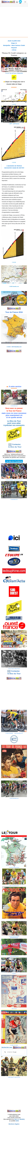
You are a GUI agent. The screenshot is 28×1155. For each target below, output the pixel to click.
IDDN (17, 1121)
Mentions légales (14, 1124)
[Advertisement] (14, 22)
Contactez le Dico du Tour (14, 445)
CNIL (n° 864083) (19, 1119)
